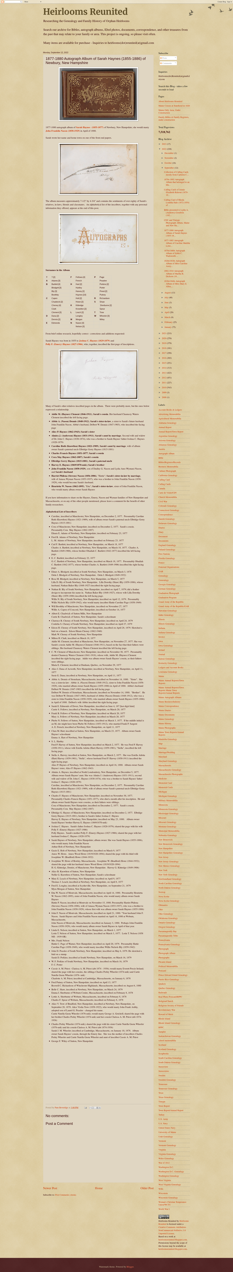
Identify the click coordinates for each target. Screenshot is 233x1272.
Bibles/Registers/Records (169, 462)
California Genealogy (167, 475)
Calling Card (164, 479)
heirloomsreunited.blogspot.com (172, 1239)
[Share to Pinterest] (100, 1108)
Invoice (161, 636)
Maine (161, 676)
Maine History (164, 723)
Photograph (163, 948)
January (168, 327)
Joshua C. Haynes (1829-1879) (94, 340)
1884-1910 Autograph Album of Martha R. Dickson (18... (174, 273)
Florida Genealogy (166, 558)
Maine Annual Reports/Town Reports (171, 682)
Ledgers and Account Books (170, 667)
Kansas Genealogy (166, 658)
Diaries (161, 527)
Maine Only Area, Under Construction (169, 111)
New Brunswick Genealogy (170, 843)
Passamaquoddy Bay (167, 931)
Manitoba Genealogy (167, 739)
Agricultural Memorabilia (169, 418)
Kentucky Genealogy (167, 663)
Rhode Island (164, 1018)
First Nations (164, 553)
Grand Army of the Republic (171, 601)
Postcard (162, 970)
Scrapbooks (163, 1053)
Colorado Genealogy (167, 505)
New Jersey (163, 857)
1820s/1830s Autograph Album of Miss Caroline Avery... (175, 263)
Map (160, 743)
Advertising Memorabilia (169, 414)
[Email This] (90, 1108)
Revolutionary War (166, 1009)
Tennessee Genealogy (167, 1088)
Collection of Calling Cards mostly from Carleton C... (176, 173)
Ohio (160, 909)
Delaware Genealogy (167, 523)
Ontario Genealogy (166, 922)
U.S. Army (163, 1119)
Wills (160, 1188)
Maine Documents (166, 714)
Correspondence (165, 514)
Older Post (147, 1188)
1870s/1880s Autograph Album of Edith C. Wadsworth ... (174, 253)
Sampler (162, 1031)
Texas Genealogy (165, 1097)
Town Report (164, 1105)
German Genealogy (167, 588)
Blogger (130, 1266)
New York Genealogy (167, 874)
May (167, 307)
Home (99, 1188)
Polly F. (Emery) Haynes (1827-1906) (64, 344)
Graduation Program (167, 597)
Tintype (161, 1101)
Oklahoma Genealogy (168, 918)
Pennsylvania (164, 940)
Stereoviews (163, 1071)
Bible (160, 457)
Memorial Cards (165, 787)
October (168, 162)
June (167, 302)
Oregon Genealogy (166, 926)
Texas (160, 1092)
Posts (164, 57)
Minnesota (163, 804)
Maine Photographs (167, 727)
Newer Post (50, 1188)
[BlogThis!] (93, 1108)
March (168, 317)
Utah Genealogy (165, 1136)
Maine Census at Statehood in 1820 (174, 105)
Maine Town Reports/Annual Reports (171, 733)
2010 (164, 387)
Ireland (161, 649)
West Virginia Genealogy (169, 1184)
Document (163, 536)
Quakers (162, 983)
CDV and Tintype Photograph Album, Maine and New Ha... (176, 223)
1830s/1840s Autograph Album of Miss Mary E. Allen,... (175, 284)
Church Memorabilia (167, 497)
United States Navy (166, 1127)
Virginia (162, 1149)
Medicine (162, 778)
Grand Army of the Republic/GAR (173, 606)
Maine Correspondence (168, 706)
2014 (164, 367)
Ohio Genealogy (165, 913)
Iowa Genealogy (165, 645)
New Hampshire (165, 848)
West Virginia (164, 1180)
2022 (164, 148)
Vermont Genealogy (167, 1145)
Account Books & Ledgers (170, 409)
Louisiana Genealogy (167, 671)
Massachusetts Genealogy (169, 769)
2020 (164, 338)
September (170, 167)
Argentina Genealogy (167, 435)
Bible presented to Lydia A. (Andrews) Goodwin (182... (176, 212)
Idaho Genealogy (166, 614)
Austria (161, 449)
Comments (167, 63)
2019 (164, 343)
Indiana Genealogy (166, 632)
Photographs (163, 957)
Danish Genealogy (166, 518)
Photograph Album (166, 953)
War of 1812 (164, 1162)
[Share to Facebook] (97, 1108)
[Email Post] (85, 1107)
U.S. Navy (163, 1123)
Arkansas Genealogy (167, 444)
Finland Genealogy (166, 549)
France (161, 562)
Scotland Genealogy (167, 1049)
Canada (161, 488)
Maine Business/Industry (169, 701)
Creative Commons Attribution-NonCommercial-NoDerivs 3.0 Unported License (172, 1230)
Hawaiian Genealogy (167, 610)
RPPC (161, 1027)
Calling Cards (164, 484)
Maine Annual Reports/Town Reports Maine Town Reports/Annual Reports (171, 690)
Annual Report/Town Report (170, 431)
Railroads (162, 992)
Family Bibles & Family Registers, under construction (173, 118)
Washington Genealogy (168, 1175)
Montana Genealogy (167, 826)
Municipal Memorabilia (168, 830)
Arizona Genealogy (167, 440)
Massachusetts (164, 765)
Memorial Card (165, 782)
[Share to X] (95, 1108)
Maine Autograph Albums (169, 697)
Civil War (162, 501)
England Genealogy (167, 545)
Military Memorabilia (168, 800)
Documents (163, 540)
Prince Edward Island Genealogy (172, 975)
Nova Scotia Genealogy (168, 900)
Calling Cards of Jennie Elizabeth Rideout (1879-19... (176, 192)
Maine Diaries (164, 710)
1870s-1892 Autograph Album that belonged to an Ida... (176, 182)
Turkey (161, 1114)
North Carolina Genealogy (170, 883)
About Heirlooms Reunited (170, 101)
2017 (164, 352)
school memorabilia (167, 1040)
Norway (161, 892)
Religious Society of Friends (171, 1005)
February (169, 322)
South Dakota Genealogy (169, 1062)
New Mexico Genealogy (169, 865)
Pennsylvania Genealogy (169, 944)
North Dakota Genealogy (169, 887)
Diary (160, 532)
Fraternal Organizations (168, 567)
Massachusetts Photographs (170, 774)
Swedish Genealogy (167, 1079)
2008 (164, 397)
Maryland (162, 756)
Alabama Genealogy (167, 422)
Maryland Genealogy (167, 761)
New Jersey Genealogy (168, 861)
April (167, 312)
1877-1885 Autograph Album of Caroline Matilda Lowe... (177, 243)
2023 (164, 143)
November (169, 157)
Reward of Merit (165, 1014)
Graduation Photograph (168, 593)
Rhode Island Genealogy (169, 1022)
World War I (164, 1209)
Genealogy (163, 575)
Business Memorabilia (168, 466)
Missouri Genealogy (167, 822)
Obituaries (163, 905)
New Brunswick (165, 839)
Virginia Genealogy (167, 1154)
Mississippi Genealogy (168, 813)
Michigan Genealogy (167, 796)
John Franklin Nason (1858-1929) (63, 130)
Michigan (162, 791)
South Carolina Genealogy (170, 1057)
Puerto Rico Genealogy (168, 979)
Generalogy (163, 580)
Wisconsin (163, 1193)
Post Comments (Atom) (65, 1194)
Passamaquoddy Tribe (168, 935)
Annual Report (164, 427)
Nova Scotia (163, 896)
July (167, 297)
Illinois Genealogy (166, 623)
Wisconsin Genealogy (168, 1197)
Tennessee (162, 1084)
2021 (164, 333)
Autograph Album (166, 453)
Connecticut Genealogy (168, 510)
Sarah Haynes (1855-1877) (90, 127)
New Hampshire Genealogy (170, 852)
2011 (164, 382)
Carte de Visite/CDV (167, 492)
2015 (164, 362)
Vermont (162, 1140)
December (169, 153)
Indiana (161, 628)
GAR (160, 571)
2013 (164, 372)
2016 (164, 357)
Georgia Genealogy (167, 584)
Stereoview (163, 1066)
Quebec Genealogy (166, 988)
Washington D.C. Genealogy (171, 1171)
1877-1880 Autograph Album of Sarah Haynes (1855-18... (175, 233)
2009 (164, 392)
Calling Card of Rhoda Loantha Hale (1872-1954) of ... (176, 202)
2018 (164, 348)
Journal (161, 654)
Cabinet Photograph (167, 470)
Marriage (162, 747)
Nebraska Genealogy (167, 835)
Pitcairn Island (164, 961)
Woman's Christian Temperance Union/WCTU (172, 1203)
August (168, 292)
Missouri (162, 817)
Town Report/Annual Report (170, 1110)
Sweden (161, 1075)
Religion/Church (165, 1001)
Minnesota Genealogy (168, 809)
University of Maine (167, 1132)
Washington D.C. (166, 1167)
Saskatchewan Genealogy (169, 1036)
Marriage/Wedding (166, 752)
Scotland (162, 1044)
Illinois (161, 619)
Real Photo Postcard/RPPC (170, 996)
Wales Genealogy (166, 1158)
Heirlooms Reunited (85, 11)
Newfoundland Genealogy (169, 878)
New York (162, 870)
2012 (164, 377)
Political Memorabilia (168, 966)
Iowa (160, 641)
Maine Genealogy (166, 719)
